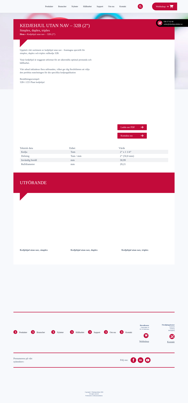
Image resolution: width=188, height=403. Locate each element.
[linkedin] (140, 360)
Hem (22, 34)
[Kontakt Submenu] (122, 332)
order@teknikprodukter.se (173, 24)
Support (100, 6)
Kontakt (122, 6)
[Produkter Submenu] (15, 332)
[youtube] (148, 360)
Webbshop (144, 341)
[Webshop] (146, 336)
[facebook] (133, 360)
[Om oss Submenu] (106, 332)
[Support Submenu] (90, 332)
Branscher (62, 6)
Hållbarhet (87, 6)
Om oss (111, 6)
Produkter (49, 6)
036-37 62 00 (168, 22)
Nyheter (74, 6)
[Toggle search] (140, 6)
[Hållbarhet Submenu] (72, 332)
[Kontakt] (159, 23)
